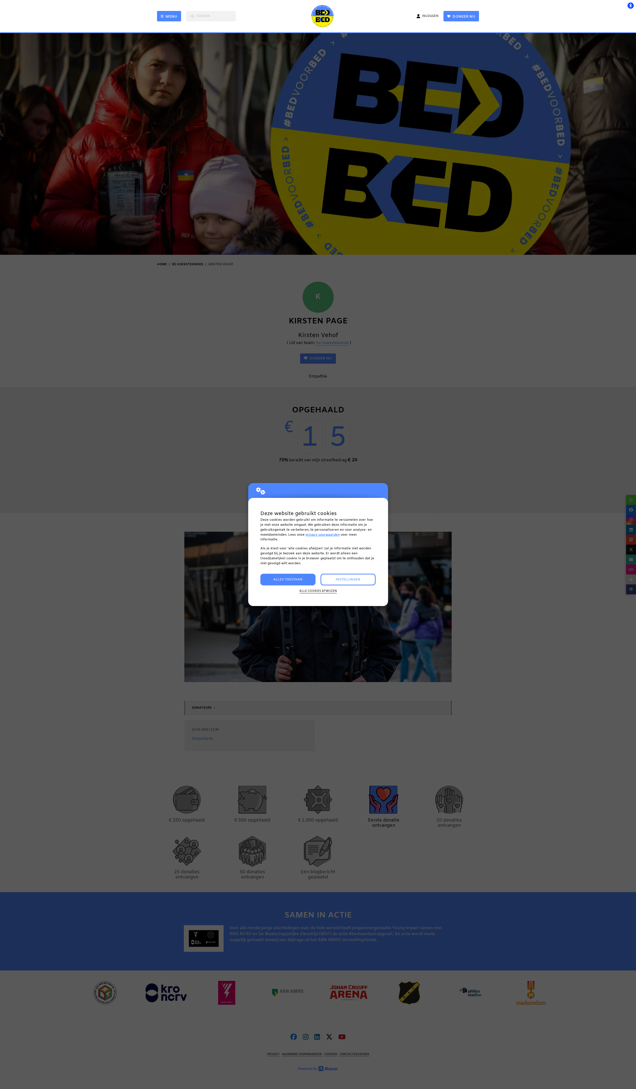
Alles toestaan (288, 579)
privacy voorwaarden (323, 535)
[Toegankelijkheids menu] (631, 5)
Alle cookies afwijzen (318, 591)
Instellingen (348, 579)
